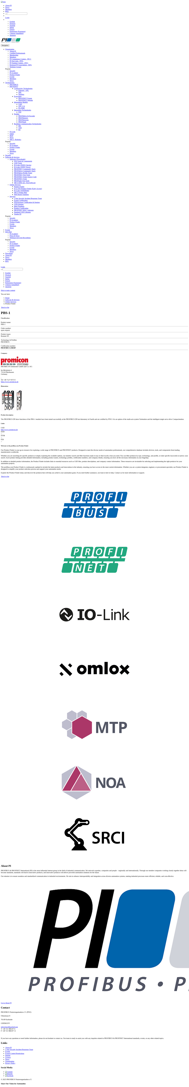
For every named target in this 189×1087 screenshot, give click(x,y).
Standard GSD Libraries (22, 212)
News (7, 7)
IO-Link (12, 132)
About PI (8, 5)
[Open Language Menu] (5, 20)
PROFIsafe (22, 122)
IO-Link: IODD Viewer (22, 167)
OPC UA (21, 106)
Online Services (15, 185)
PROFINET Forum (25, 98)
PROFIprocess (23, 120)
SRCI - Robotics (15, 139)
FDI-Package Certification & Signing (27, 202)
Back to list (5, 307)
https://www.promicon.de (9, 382)
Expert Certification (21, 200)
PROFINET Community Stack (24, 169)
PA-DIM (21, 108)
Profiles (16, 114)
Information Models (21, 102)
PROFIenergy (23, 118)
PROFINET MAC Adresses (24, 210)
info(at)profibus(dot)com (9, 1027)
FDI (19, 112)
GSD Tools (18, 163)
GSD (20, 104)
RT (19, 130)
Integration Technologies (22, 110)
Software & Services (12, 157)
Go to (6, 1003)
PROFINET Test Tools (22, 175)
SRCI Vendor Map (20, 192)
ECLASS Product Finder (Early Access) (28, 189)
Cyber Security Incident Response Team (28, 198)
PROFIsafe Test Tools (21, 181)
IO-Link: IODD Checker (22, 165)
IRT (19, 126)
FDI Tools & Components (23, 161)
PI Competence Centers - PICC (20, 59)
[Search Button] (2, 269)
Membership (14, 55)
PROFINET (14, 86)
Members (8, 9)
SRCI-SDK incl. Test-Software (25, 183)
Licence (8, 1057)
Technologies (9, 83)
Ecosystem (17, 96)
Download (9, 253)
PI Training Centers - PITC (19, 63)
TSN (20, 128)
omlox (12, 134)
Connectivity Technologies (23, 88)
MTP (11, 136)
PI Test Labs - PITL (16, 61)
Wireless (21, 94)
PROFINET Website (25, 100)
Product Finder (15, 75)
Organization (9, 49)
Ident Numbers (19, 206)
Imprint (7, 1055)
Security (12, 71)
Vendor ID (17, 214)
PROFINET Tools (20, 179)
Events (12, 77)
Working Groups (15, 67)
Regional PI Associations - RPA (21, 65)
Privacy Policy (10, 1063)
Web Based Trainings (21, 194)
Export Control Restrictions (14, 1053)
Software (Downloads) (17, 159)
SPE (19, 92)
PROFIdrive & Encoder (26, 116)
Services (12, 196)
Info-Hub (8, 232)
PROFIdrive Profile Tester (23, 173)
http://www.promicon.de (9, 430)
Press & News (14, 236)
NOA (12, 138)
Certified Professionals (17, 53)
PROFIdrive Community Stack (24, 171)
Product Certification (21, 208)
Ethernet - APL (23, 90)
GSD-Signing (19, 204)
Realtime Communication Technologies (27, 124)
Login (7, 18)
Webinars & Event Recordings (20, 238)
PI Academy (14, 73)
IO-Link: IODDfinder (21, 191)
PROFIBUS (14, 85)
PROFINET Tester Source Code (25, 177)
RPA (7, 11)
